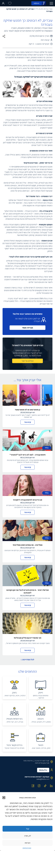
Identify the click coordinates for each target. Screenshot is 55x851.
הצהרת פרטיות (27, 848)
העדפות (27, 843)
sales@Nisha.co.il (42, 779)
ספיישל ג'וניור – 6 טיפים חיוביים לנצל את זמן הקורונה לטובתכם (27, 591)
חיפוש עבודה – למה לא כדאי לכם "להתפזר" (28, 454)
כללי (37, 9)
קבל (27, 828)
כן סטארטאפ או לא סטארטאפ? (27, 409)
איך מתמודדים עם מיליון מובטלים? (27, 637)
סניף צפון (46, 763)
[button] (4, 797)
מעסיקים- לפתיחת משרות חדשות (37, 777)
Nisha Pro (43, 770)
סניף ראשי (45, 761)
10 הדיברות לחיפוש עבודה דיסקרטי (27, 500)
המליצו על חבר (27, 360)
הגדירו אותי (27, 327)
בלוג (41, 9)
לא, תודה (27, 836)
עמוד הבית (48, 9)
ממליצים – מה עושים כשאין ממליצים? (27, 545)
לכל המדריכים (28, 659)
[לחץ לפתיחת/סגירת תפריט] (51, 3)
